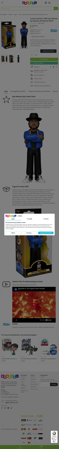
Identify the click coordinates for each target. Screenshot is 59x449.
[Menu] (57, 431)
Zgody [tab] (13, 219)
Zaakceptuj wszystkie (46, 233)
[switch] (54, 441)
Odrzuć (13, 233)
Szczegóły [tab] (29, 219)
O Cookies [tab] (46, 219)
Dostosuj (29, 233)
